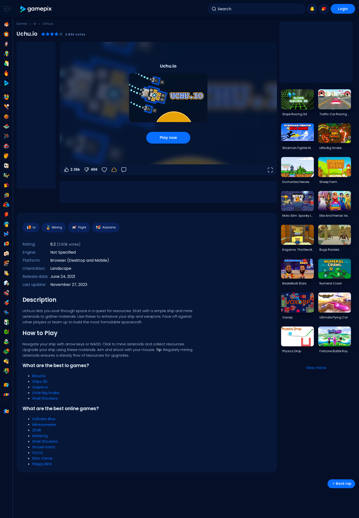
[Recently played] (6, 34)
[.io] (6, 244)
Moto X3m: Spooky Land (298, 216)
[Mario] (6, 263)
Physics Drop (291, 351)
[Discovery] (6, 54)
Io (35, 24)
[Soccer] (6, 342)
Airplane (109, 227)
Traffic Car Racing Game (335, 114)
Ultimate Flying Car (333, 317)
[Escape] (6, 195)
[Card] (6, 165)
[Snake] (6, 332)
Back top (343, 483)
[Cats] (6, 156)
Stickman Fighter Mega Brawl (298, 148)
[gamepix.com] (36, 9)
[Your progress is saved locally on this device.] (114, 170)
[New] (6, 63)
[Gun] (6, 234)
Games (22, 24)
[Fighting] (6, 205)
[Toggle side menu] (6, 9)
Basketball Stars (294, 283)
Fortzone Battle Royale (335, 351)
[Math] (6, 273)
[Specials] (6, 83)
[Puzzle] (6, 283)
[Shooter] (6, 312)
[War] (6, 351)
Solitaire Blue (43, 418)
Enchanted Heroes (295, 182)
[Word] (6, 361)
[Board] (6, 126)
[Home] (6, 24)
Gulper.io (40, 387)
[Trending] (6, 73)
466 (94, 169)
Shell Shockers (45, 398)
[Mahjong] (6, 254)
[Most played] (6, 44)
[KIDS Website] (6, 395)
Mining (57, 227)
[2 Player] (6, 97)
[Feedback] (124, 170)
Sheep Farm (328, 182)
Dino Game (42, 458)
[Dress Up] (6, 185)
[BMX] (6, 136)
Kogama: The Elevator (298, 250)
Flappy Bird (42, 463)
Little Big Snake (45, 392)
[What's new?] (312, 9)
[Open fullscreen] (270, 170)
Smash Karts (43, 447)
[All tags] (6, 385)
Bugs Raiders (329, 250)
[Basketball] (6, 117)
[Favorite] (324, 9)
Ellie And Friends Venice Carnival (335, 216)
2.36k (75, 169)
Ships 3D (39, 381)
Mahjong (40, 435)
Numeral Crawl (330, 283)
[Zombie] (6, 371)
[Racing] (6, 293)
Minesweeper (44, 424)
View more (316, 368)
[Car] (6, 146)
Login (343, 8)
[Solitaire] (6, 322)
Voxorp (287, 317)
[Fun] (6, 224)
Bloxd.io (39, 375)
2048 (36, 430)
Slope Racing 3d (294, 114)
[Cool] (6, 175)
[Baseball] (6, 107)
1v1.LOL (37, 452)
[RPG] (6, 302)
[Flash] (6, 214)
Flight (82, 227)
